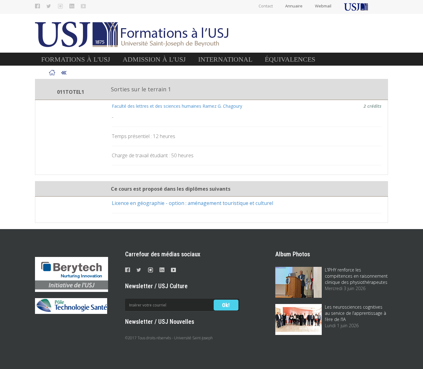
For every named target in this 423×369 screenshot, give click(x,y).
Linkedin (71, 6)
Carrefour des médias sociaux (162, 254)
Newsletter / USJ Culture (156, 286)
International (225, 59)
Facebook (37, 6)
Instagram (60, 6)
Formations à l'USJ (75, 59)
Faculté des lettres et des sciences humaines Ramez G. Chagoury (177, 106)
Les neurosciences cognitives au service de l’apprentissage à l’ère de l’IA (355, 313)
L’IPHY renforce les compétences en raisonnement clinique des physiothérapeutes (356, 276)
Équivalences (290, 59)
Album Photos (292, 254)
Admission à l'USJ (154, 59)
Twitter (48, 6)
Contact (266, 6)
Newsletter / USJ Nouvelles (159, 321)
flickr (83, 6)
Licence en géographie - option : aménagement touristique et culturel (192, 203)
